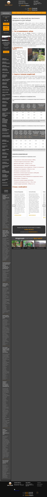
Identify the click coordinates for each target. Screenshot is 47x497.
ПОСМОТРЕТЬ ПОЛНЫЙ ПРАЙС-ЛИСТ (20, 154)
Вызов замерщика (6, 13)
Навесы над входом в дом (5, 87)
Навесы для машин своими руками (6, 99)
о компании (18, 12)
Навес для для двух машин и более (6, 80)
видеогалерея (32, 12)
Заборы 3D (4, 143)
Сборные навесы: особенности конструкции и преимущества (6, 384)
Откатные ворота (5, 159)
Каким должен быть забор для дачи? (6, 316)
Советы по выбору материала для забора (6, 197)
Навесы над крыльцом (4, 83)
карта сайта (39, 484)
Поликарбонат (5, 185)
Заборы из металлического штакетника (5, 129)
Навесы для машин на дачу (6, 95)
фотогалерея (26, 12)
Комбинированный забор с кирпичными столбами (6, 114)
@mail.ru (25, 5)
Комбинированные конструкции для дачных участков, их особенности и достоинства (6, 265)
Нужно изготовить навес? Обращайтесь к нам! (6, 432)
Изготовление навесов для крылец (6, 461)
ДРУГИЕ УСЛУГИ (6, 28)
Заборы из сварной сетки (5, 153)
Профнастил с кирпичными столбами (5, 109)
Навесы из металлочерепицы (6, 62)
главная (14, 12)
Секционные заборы (4, 146)
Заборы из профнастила (5, 102)
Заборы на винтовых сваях (5, 141)
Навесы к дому (5, 92)
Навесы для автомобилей (5, 69)
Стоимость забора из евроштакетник (6, 136)
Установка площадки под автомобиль (5, 175)
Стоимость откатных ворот (5, 163)
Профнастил (4, 182)
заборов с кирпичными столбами (20, 36)
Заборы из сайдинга (4, 105)
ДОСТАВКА (6, 23)
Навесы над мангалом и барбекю (4, 75)
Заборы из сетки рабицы (5, 150)
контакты (43, 12)
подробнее (6, 51)
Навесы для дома (5, 89)
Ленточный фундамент (4, 157)
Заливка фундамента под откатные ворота (5, 171)
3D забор (28, 33)
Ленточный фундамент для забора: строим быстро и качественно (6, 350)
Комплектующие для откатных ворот (5, 166)
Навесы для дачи (5, 72)
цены (23, 12)
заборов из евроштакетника (40, 86)
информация (38, 12)
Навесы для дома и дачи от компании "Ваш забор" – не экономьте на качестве (6, 233)
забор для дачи (21, 23)
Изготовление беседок (5, 180)
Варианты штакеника (4, 126)
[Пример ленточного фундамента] (36, 54)
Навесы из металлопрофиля (5, 66)
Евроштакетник (5, 133)
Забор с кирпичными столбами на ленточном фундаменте (5, 120)
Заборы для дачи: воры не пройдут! (6, 284)
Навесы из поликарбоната (5, 59)
